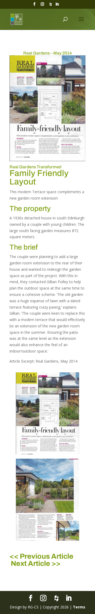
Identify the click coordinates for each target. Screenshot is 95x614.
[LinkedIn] (57, 5)
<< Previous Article (41, 556)
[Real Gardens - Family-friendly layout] (47, 454)
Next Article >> (35, 563)
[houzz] (51, 5)
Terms (79, 607)
